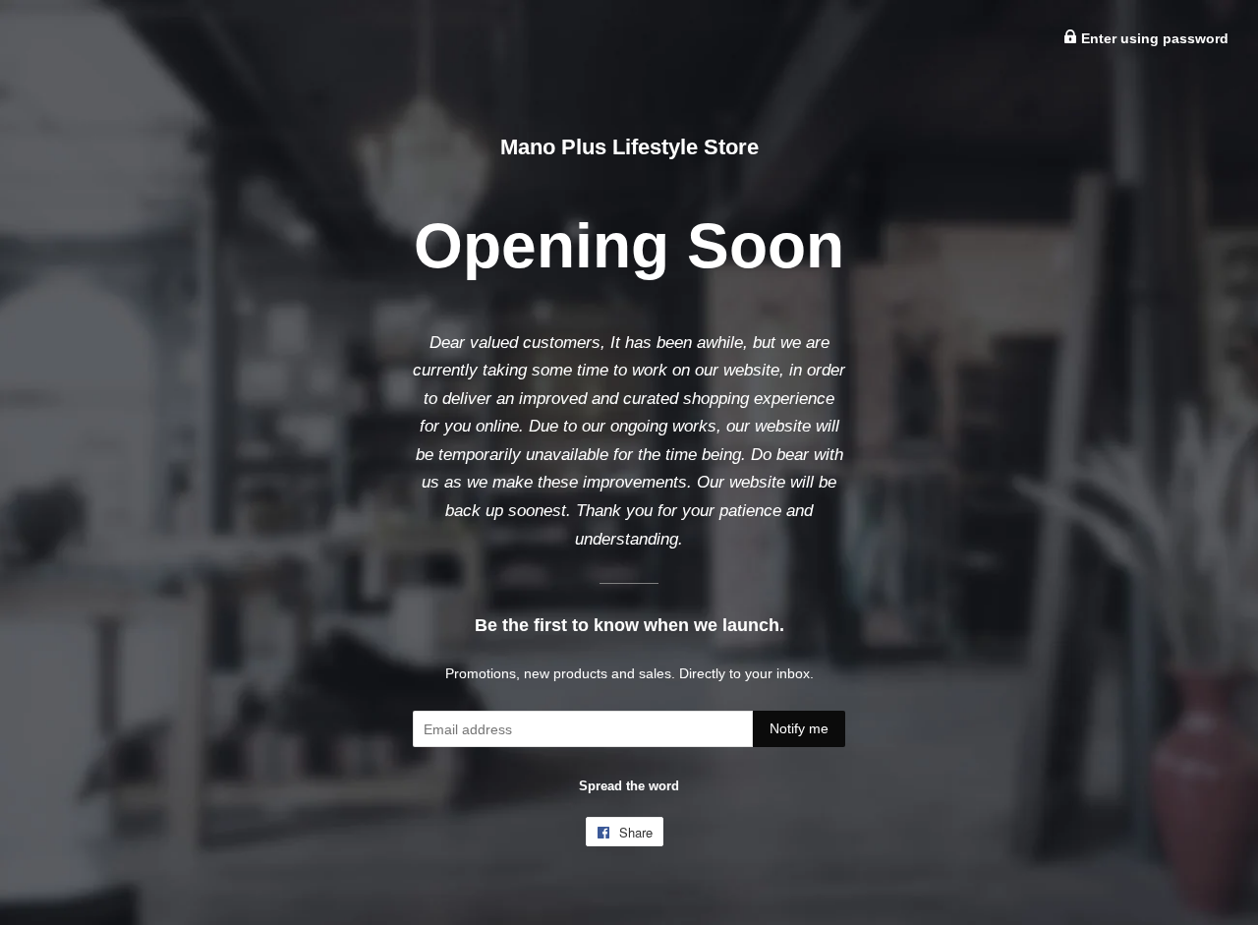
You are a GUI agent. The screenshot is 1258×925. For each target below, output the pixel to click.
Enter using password (1153, 38)
